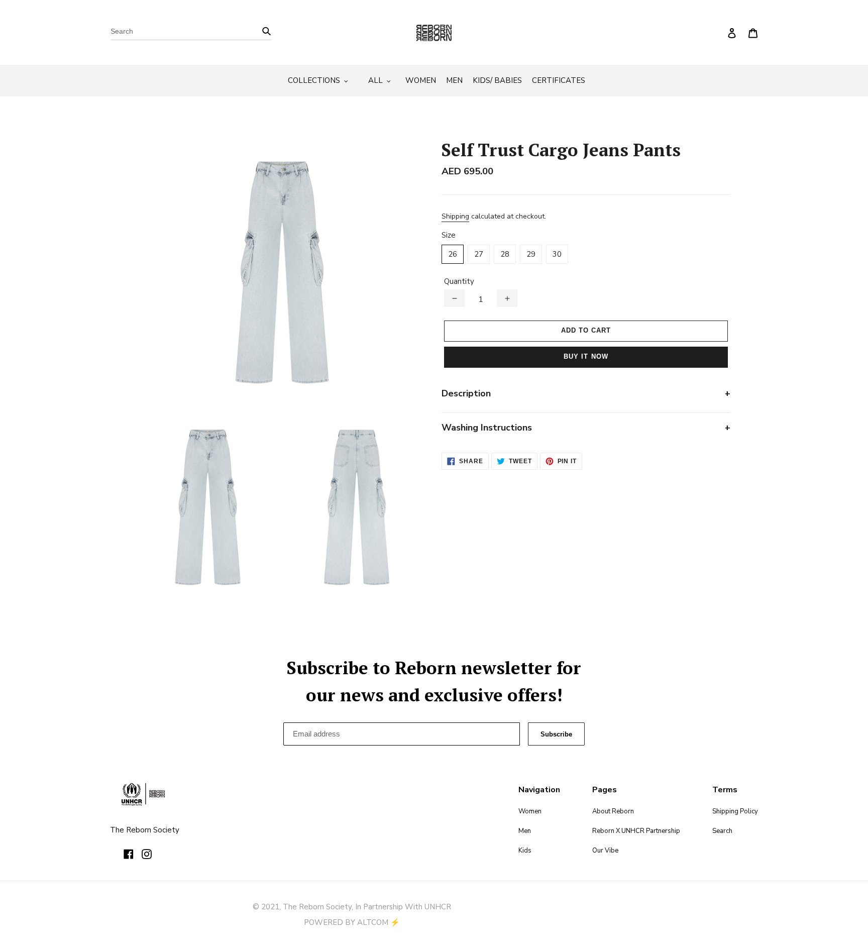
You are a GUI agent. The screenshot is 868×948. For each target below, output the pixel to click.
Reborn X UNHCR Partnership (636, 830)
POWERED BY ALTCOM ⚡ (352, 922)
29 (530, 254)
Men (524, 830)
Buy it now (586, 356)
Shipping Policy (735, 811)
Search (722, 830)
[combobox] (191, 32)
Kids (524, 850)
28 (504, 254)
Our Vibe (605, 850)
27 (478, 254)
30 (557, 254)
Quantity (459, 281)
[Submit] (266, 30)
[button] (454, 298)
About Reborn (613, 811)
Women (529, 811)
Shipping (455, 216)
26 (452, 254)
